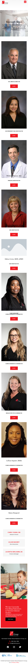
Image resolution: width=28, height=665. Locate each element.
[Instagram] (14, 647)
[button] (25, 2)
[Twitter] (20, 647)
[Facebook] (8, 647)
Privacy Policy (15, 662)
